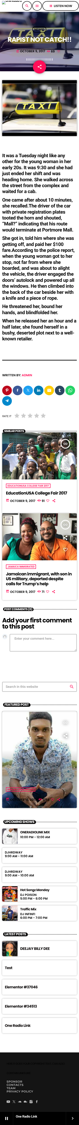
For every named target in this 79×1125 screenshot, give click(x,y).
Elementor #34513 (21, 1006)
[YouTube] (8, 1102)
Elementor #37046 (21, 987)
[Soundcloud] (20, 1102)
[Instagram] (31, 1102)
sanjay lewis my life (20, 789)
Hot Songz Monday (34, 890)
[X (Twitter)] (14, 1102)
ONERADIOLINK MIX (35, 832)
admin (27, 375)
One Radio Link (18, 1025)
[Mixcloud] (25, 1102)
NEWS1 (39, 29)
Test (8, 967)
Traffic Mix (28, 909)
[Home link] (12, 6)
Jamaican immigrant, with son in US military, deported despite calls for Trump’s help (39, 579)
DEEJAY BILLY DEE (35, 948)
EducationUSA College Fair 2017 (28, 486)
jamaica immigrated (20, 566)
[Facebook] (37, 1102)
